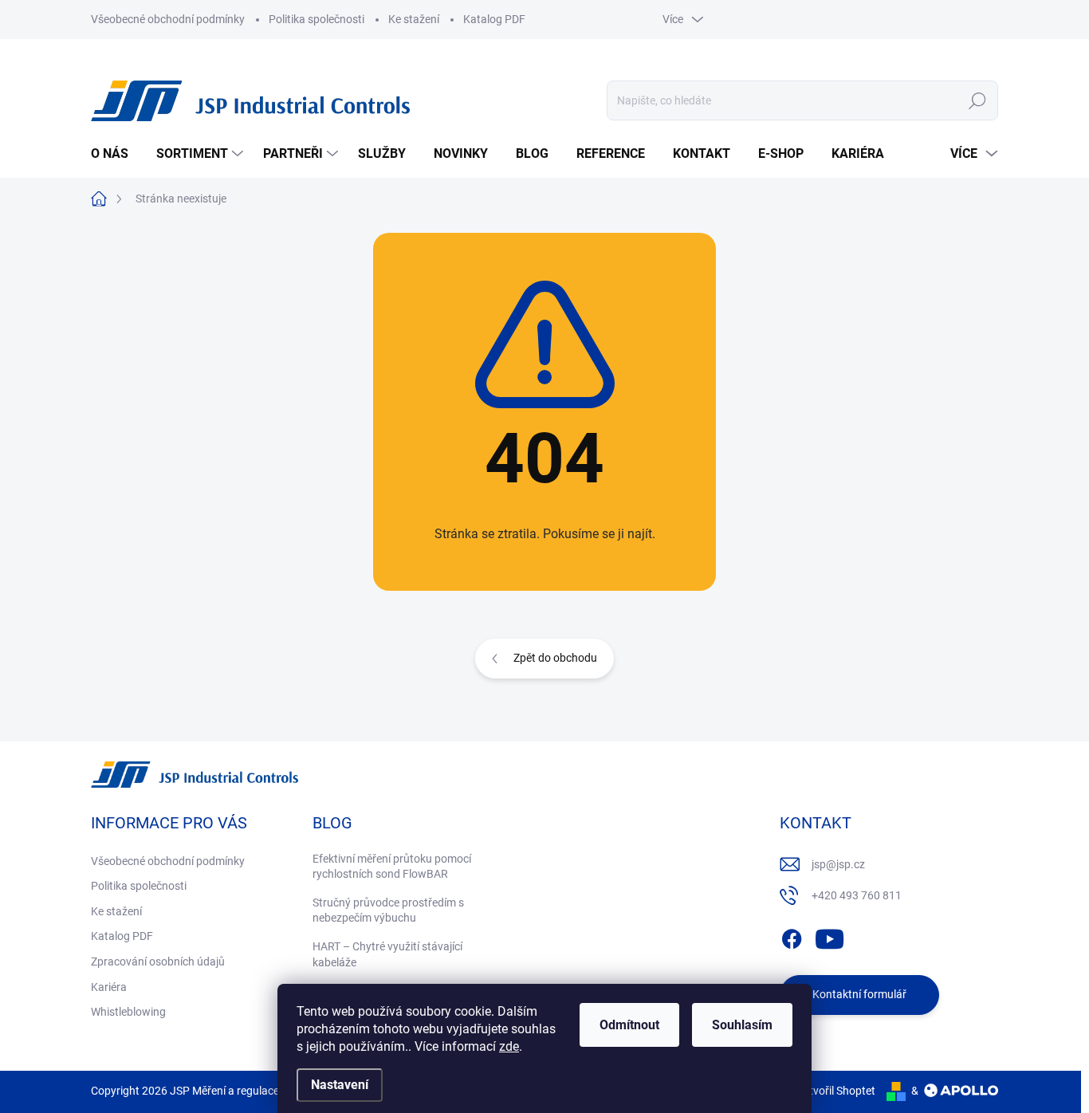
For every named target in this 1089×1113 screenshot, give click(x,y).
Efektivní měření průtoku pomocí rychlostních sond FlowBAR (392, 866)
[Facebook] (792, 936)
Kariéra (109, 987)
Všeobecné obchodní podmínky (168, 19)
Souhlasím (742, 1024)
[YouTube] (829, 936)
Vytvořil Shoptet (835, 1090)
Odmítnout (629, 1024)
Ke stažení (413, 19)
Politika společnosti (316, 19)
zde (509, 1046)
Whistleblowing (128, 1011)
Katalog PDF (494, 19)
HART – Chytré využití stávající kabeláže (387, 954)
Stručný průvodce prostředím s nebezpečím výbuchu (388, 910)
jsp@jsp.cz (838, 864)
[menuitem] (115, 154)
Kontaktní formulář (859, 994)
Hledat (977, 100)
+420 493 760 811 (857, 895)
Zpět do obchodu (555, 657)
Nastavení (339, 1084)
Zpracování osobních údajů (158, 961)
